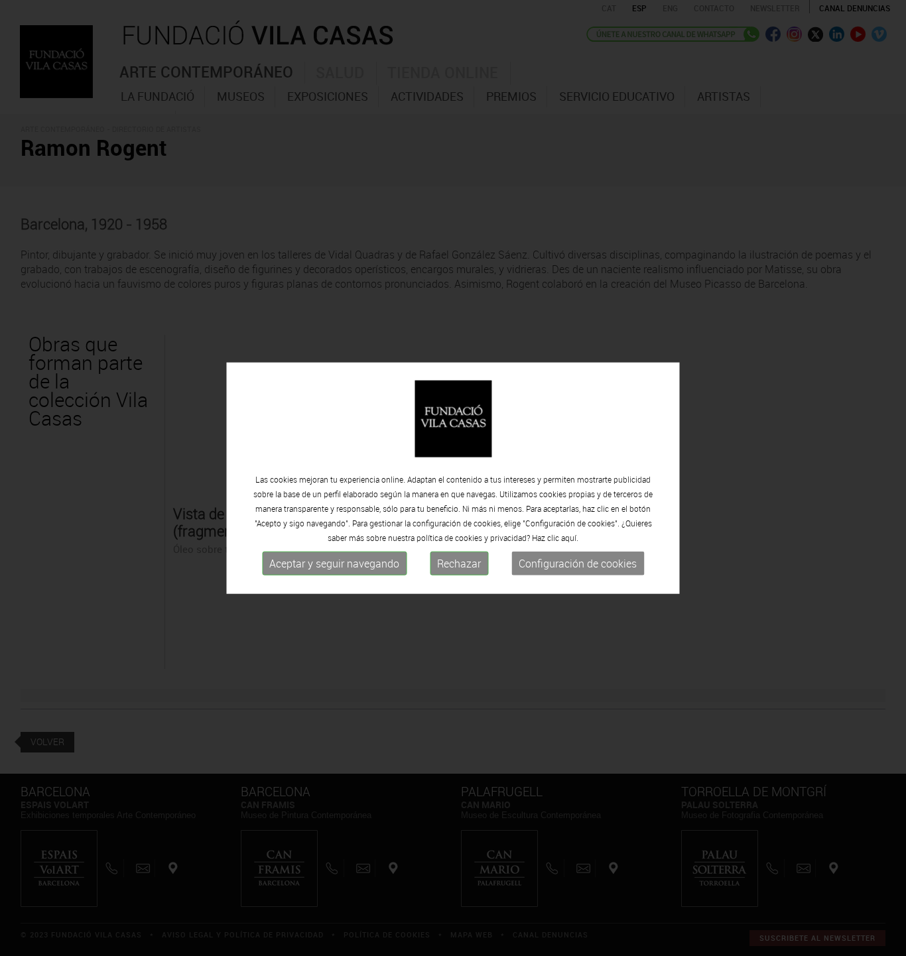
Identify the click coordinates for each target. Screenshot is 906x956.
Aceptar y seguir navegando (334, 563)
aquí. (569, 537)
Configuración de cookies (578, 563)
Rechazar (459, 563)
